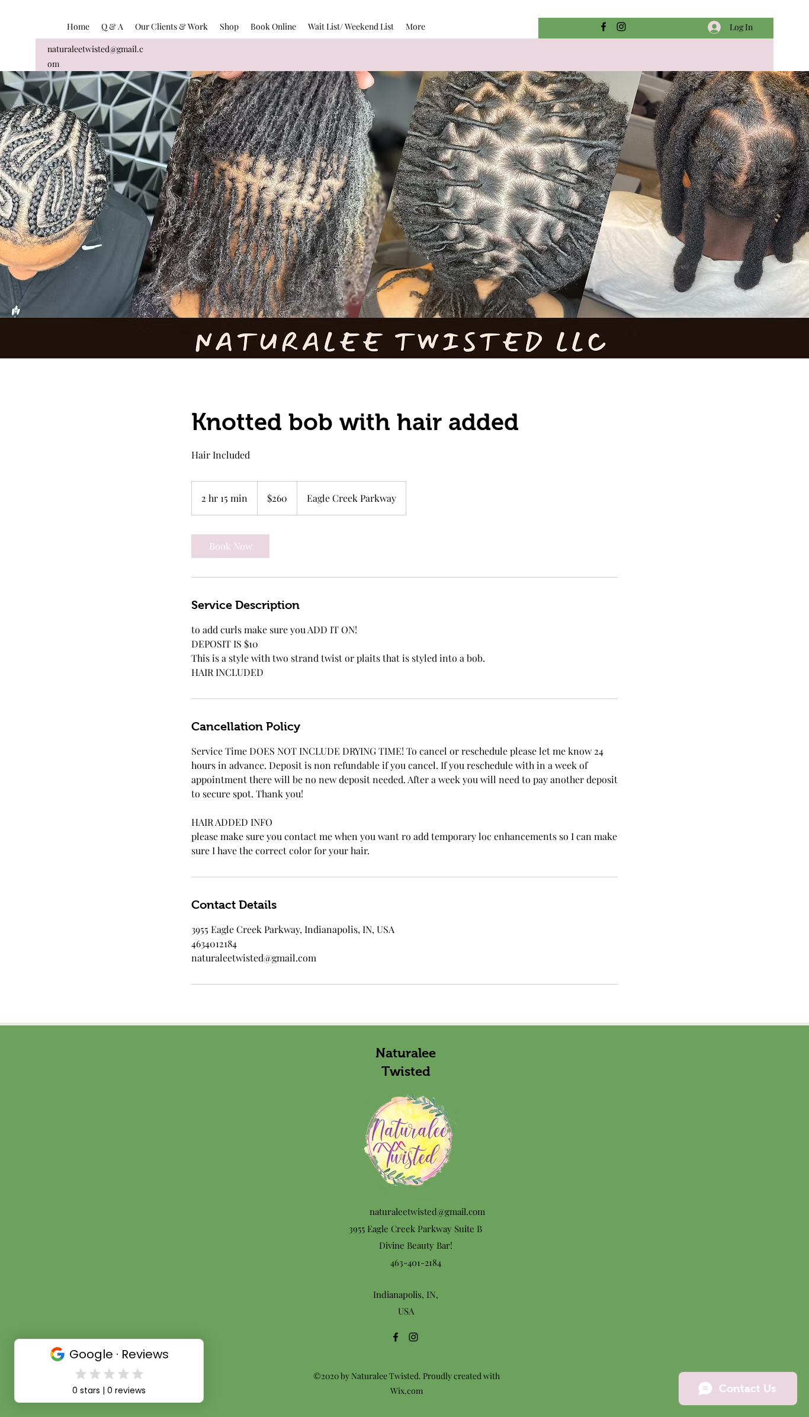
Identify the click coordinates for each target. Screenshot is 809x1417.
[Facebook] (603, 27)
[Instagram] (621, 27)
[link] (230, 546)
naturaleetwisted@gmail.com (427, 1211)
